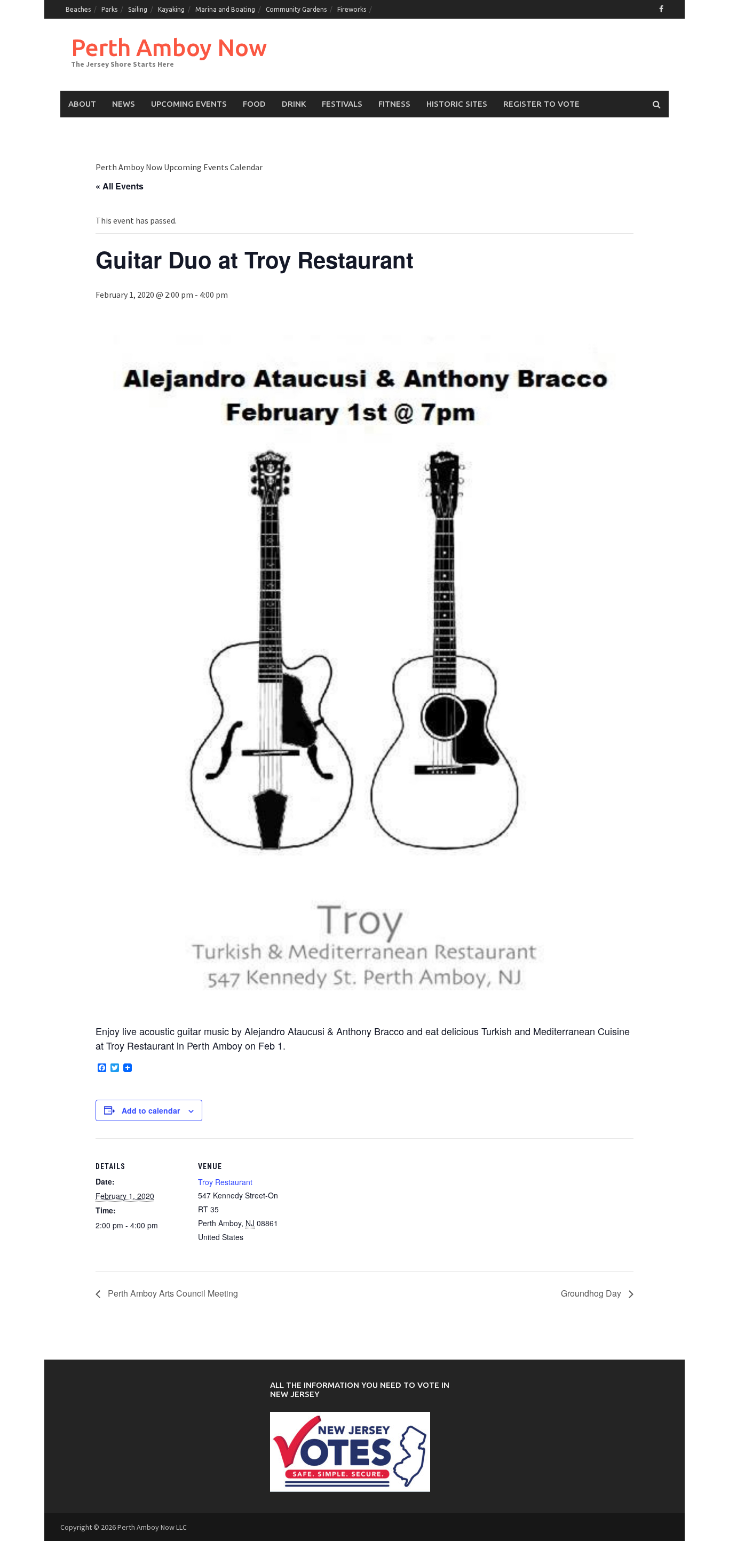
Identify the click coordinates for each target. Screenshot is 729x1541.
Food (254, 103)
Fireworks (351, 9)
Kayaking (171, 9)
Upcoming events (189, 103)
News (123, 103)
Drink (294, 103)
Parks (109, 9)
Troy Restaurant (225, 1182)
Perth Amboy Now (169, 47)
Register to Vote (541, 103)
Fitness (394, 103)
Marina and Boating (225, 9)
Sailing (137, 9)
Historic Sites (456, 103)
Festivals (342, 103)
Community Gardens (296, 9)
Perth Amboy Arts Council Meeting (172, 1293)
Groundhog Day (592, 1293)
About (82, 103)
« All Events (120, 186)
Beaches (78, 9)
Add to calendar (151, 1110)
